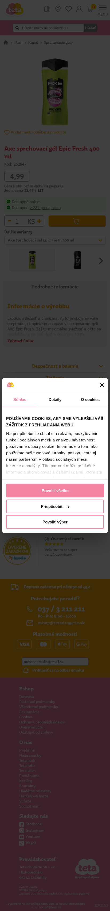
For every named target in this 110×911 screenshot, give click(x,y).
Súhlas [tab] (19, 399)
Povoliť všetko (55, 490)
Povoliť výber (55, 522)
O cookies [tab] (90, 399)
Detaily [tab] (55, 399)
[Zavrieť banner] (102, 385)
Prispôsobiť (52, 506)
